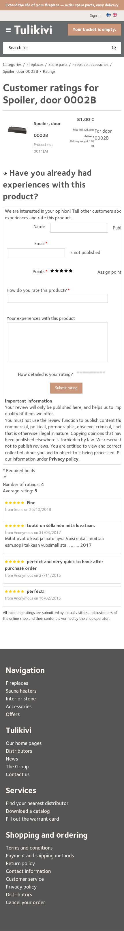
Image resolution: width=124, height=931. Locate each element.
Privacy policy (63, 459)
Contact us (17, 774)
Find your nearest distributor (37, 803)
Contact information (28, 871)
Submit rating (66, 387)
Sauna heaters (21, 691)
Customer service (25, 879)
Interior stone (21, 699)
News (12, 759)
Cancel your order (25, 902)
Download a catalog (28, 811)
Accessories (18, 706)
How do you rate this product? (37, 290)
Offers (13, 714)
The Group (17, 766)
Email (39, 243)
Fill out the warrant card (32, 819)
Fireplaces (17, 683)
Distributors (19, 751)
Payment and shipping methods (40, 855)
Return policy (20, 863)
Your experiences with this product (41, 318)
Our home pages (24, 743)
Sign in (95, 15)
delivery (89, 136)
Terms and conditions (29, 848)
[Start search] (115, 48)
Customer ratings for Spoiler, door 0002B (51, 93)
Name (39, 226)
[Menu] (8, 30)
